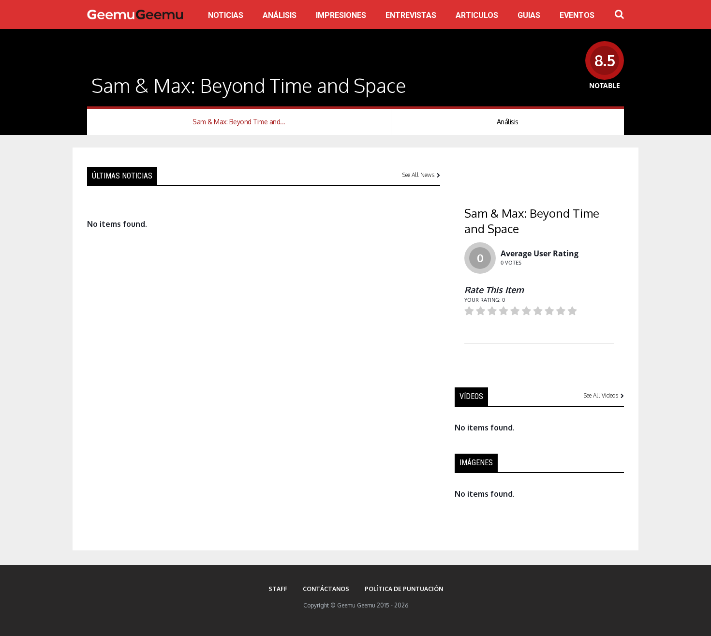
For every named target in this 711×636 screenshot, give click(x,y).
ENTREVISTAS (410, 15)
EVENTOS (577, 15)
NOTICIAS (225, 15)
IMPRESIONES (341, 15)
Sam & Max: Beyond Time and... (239, 122)
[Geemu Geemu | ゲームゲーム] (135, 14)
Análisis (507, 122)
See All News (418, 174)
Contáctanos (326, 588)
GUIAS (529, 15)
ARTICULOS (477, 15)
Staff (277, 588)
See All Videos (601, 395)
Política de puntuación (404, 588)
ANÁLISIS (279, 15)
